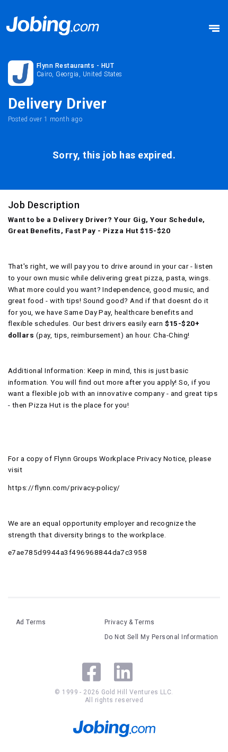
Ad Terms (31, 622)
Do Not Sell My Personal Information (161, 637)
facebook (91, 672)
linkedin (123, 672)
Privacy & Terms (129, 622)
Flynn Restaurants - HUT (75, 65)
